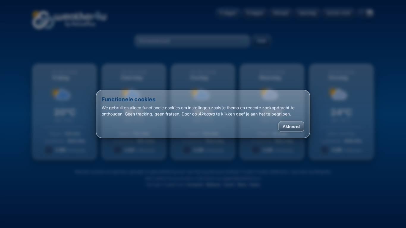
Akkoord (291, 126)
